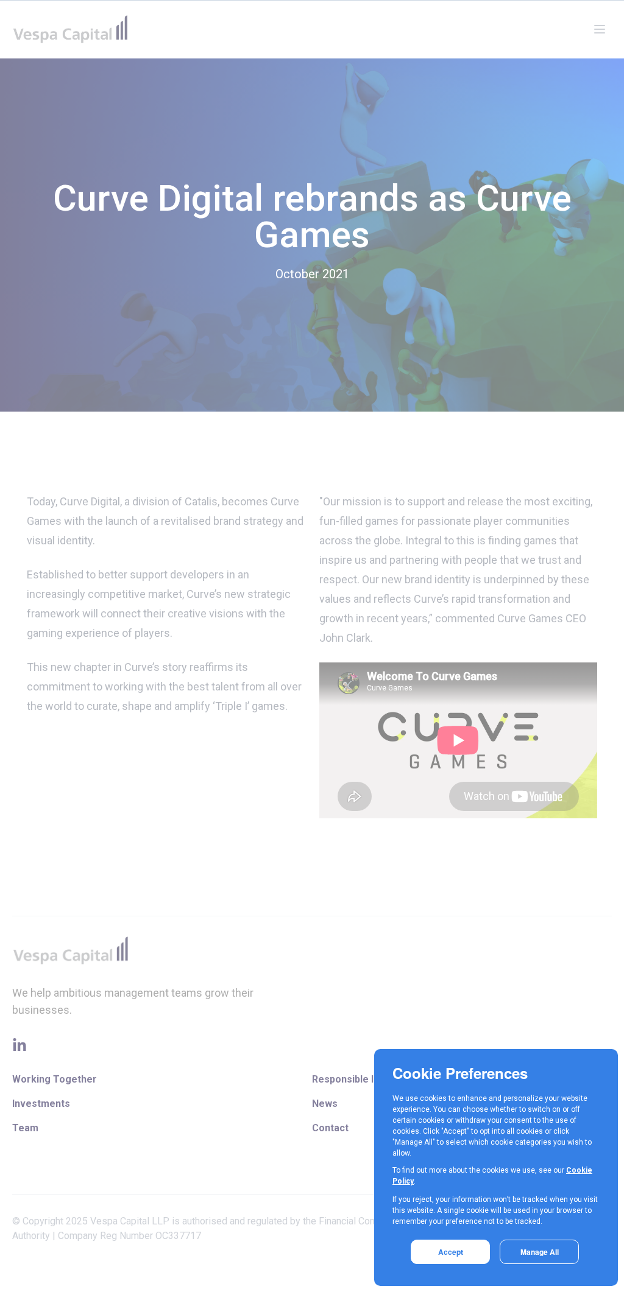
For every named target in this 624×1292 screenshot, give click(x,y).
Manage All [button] (539, 1251)
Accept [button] (450, 1251)
